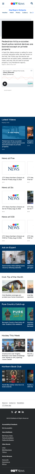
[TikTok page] (16, 412)
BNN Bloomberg (7, 450)
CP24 (3, 447)
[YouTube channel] (19, 412)
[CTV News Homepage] (17, 4)
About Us (5, 403)
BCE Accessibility (7, 428)
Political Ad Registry (8, 440)
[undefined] (13, 138)
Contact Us (12, 403)
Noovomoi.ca (6, 462)
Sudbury (25, 12)
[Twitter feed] (12, 412)
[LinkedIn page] (23, 412)
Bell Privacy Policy (7, 435)
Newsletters (20, 403)
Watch (12, 12)
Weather (5, 12)
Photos (18, 12)
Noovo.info (5, 460)
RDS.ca (4, 464)
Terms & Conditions (7, 438)
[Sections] (3, 3)
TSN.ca (4, 452)
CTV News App (6, 405)
